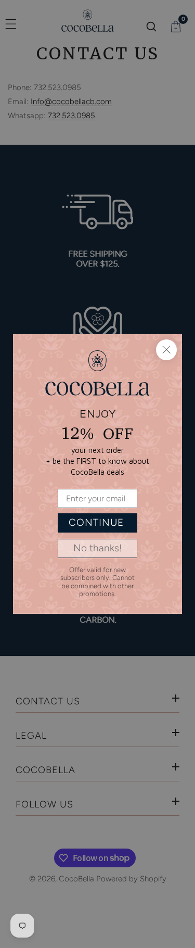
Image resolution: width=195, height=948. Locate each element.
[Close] (166, 349)
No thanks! (97, 548)
